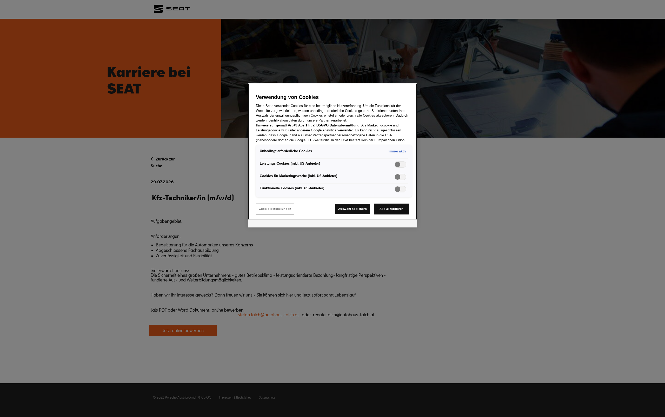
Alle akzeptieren (392, 208)
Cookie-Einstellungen (275, 208)
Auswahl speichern (352, 208)
